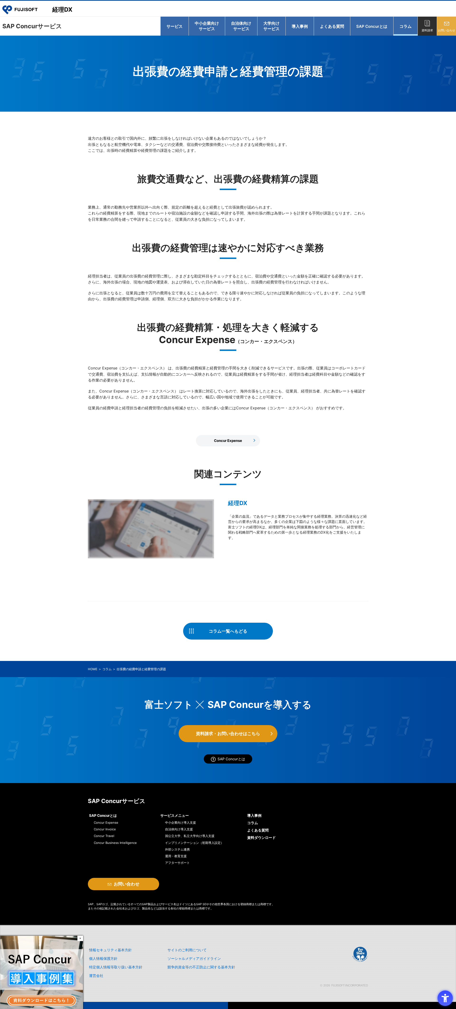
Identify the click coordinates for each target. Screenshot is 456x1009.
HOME (92, 669)
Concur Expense (228, 440)
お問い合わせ (446, 30)
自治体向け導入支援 (179, 829)
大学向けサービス (271, 26)
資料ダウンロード (261, 837)
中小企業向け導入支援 (180, 822)
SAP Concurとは (371, 26)
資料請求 (427, 30)
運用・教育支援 (176, 856)
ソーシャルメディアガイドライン (194, 958)
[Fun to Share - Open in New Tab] (360, 954)
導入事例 (300, 26)
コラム (405, 26)
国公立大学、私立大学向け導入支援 (189, 836)
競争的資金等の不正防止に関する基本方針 (201, 967)
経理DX (62, 9)
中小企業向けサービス (207, 26)
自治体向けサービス (241, 26)
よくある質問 (332, 26)
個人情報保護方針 (103, 958)
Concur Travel (104, 836)
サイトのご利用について (187, 950)
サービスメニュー (174, 815)
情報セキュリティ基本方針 (110, 950)
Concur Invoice (105, 829)
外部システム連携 (177, 849)
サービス (174, 26)
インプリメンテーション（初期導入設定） (194, 843)
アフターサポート (177, 863)
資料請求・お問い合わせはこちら (228, 733)
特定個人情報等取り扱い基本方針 (115, 967)
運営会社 (96, 975)
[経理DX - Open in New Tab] (151, 528)
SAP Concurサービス (32, 26)
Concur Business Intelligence (115, 843)
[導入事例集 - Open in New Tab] (41, 972)
